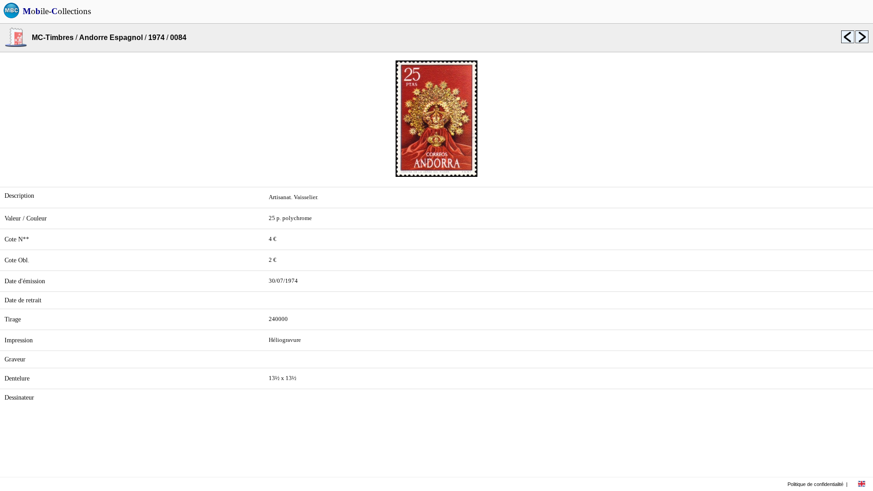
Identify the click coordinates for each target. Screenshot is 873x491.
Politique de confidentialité (815, 484)
